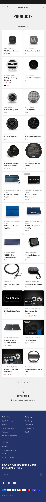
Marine (4, 425)
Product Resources (9, 450)
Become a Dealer (8, 457)
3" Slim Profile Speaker (33, 137)
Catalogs (28, 432)
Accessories (7, 281)
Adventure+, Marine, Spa (32, 281)
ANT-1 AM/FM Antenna (12, 284)
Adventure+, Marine (9, 75)
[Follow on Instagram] (14, 483)
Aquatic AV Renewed (9, 436)
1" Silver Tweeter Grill (32, 51)
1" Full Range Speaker (11, 51)
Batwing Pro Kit (30, 340)
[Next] (43, 2)
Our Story (28, 421)
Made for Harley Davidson (32, 161)
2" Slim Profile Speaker (33, 78)
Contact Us (29, 425)
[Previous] (2, 2)
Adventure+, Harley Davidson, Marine (12, 191)
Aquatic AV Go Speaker (33, 284)
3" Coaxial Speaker (10, 137)
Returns (5, 446)
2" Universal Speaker (11, 110)
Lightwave (7, 308)
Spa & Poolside (8, 48)
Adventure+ (6, 432)
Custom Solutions (31, 428)
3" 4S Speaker (30, 110)
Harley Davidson (8, 428)
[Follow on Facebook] (3, 483)
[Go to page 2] (27, 383)
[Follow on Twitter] (9, 483)
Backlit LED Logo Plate (12, 311)
